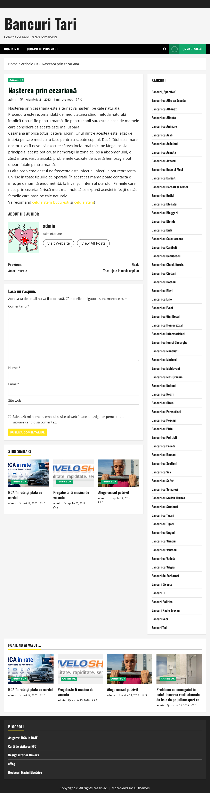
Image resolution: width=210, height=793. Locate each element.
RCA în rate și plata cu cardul (25, 495)
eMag (11, 763)
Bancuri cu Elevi (162, 290)
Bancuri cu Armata (164, 152)
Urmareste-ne (193, 49)
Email (13, 384)
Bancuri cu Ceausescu (166, 255)
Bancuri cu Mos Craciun (167, 376)
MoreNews (120, 788)
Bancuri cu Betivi (163, 195)
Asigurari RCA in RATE (23, 737)
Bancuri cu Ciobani (164, 273)
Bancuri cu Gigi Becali (166, 316)
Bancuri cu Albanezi (164, 109)
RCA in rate (12, 49)
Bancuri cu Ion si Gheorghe (169, 342)
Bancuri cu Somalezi (165, 489)
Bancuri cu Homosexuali (167, 325)
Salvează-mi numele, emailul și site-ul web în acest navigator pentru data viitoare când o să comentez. (68, 419)
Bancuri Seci (160, 618)
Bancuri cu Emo (162, 299)
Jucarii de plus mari (42, 49)
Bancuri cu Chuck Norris (168, 264)
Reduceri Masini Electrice (25, 772)
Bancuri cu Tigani (163, 523)
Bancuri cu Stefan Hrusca (168, 497)
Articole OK (16, 80)
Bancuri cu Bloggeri (165, 212)
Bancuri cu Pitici (162, 428)
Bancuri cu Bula (162, 230)
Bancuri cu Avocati (164, 160)
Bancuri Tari (40, 23)
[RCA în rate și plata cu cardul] (28, 473)
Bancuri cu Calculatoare (167, 238)
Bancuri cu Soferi (163, 480)
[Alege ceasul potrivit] (118, 473)
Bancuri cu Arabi (162, 135)
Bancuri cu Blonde (164, 221)
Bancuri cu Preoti (163, 446)
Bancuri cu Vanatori (164, 549)
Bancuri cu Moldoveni (166, 368)
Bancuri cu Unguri (163, 532)
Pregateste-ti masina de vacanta (71, 495)
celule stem (84, 202)
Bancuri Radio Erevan (166, 610)
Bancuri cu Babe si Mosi (167, 169)
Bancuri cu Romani (164, 454)
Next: (121, 267)
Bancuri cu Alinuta (164, 117)
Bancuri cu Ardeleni (165, 143)
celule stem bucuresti (50, 202)
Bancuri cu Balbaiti (164, 178)
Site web (14, 400)
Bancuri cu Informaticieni (168, 333)
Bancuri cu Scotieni (164, 463)
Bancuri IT (158, 592)
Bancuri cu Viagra (163, 567)
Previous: (17, 267)
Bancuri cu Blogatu (164, 204)
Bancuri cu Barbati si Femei (170, 186)
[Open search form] (164, 49)
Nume (14, 367)
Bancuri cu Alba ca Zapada (169, 100)
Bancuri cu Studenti (165, 506)
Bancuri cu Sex (161, 472)
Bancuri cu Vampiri (164, 541)
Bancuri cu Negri (162, 394)
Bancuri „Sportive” (164, 91)
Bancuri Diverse (162, 584)
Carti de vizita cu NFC (22, 746)
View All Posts (93, 243)
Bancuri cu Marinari (164, 359)
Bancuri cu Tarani (163, 515)
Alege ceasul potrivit (113, 492)
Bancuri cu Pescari (164, 420)
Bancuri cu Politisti (164, 437)
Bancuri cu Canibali (164, 247)
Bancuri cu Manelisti (165, 350)
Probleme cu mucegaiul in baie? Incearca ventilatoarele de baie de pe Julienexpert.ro (178, 694)
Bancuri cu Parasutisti (166, 411)
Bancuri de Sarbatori (165, 575)
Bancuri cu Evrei (162, 307)
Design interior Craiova (23, 754)
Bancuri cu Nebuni (164, 385)
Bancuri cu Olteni (163, 402)
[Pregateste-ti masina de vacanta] (73, 473)
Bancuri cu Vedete (164, 558)
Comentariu (18, 306)
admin (12, 99)
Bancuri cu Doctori (164, 281)
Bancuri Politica (162, 601)
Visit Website (58, 243)
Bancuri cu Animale (164, 126)
